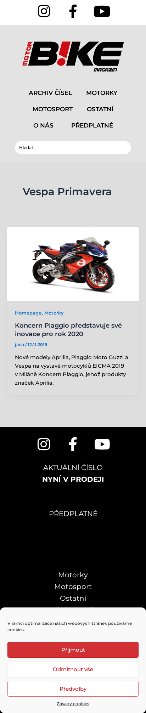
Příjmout (73, 649)
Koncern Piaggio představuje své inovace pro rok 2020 (68, 329)
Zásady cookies (73, 703)
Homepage (28, 313)
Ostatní (73, 598)
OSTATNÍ (100, 109)
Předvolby (73, 688)
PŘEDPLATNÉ (92, 125)
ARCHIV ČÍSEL (50, 92)
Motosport (73, 586)
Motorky (54, 313)
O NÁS (43, 125)
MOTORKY (101, 92)
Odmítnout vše (73, 669)
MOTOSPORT (53, 109)
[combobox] (73, 147)
